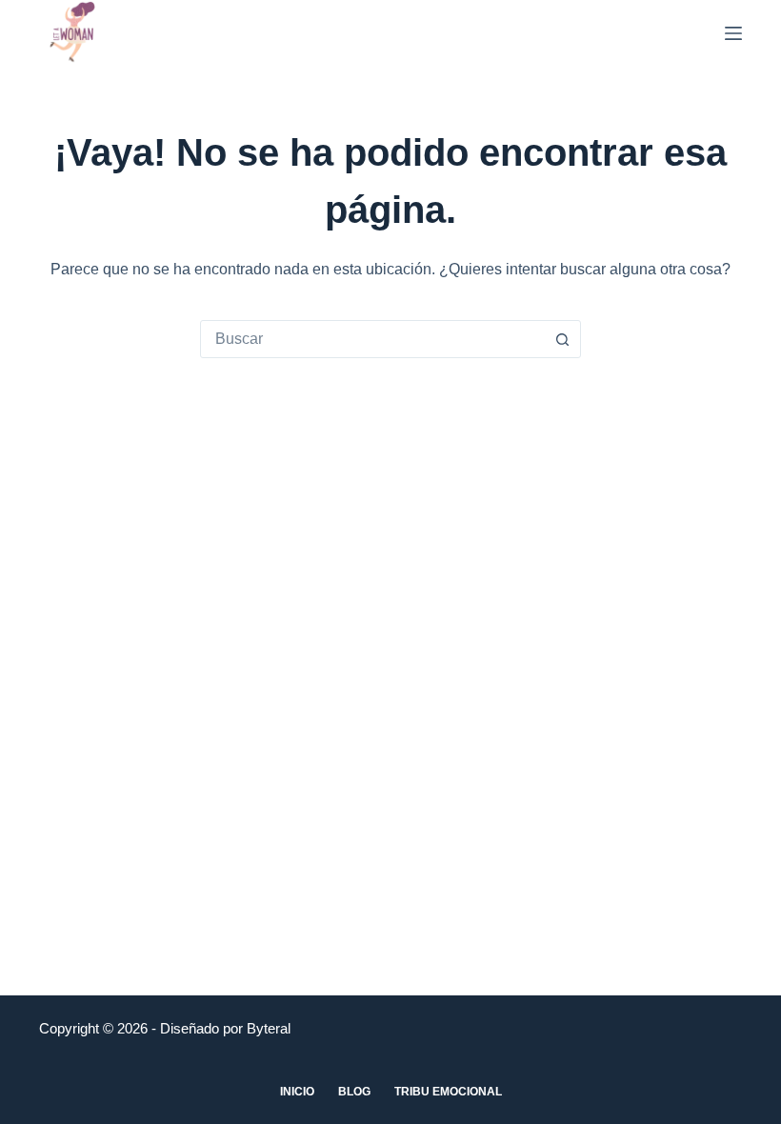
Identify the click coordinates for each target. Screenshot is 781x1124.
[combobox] (372, 339)
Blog (354, 1091)
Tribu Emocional (448, 1091)
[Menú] (733, 33)
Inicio (297, 1091)
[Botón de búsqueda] (562, 339)
